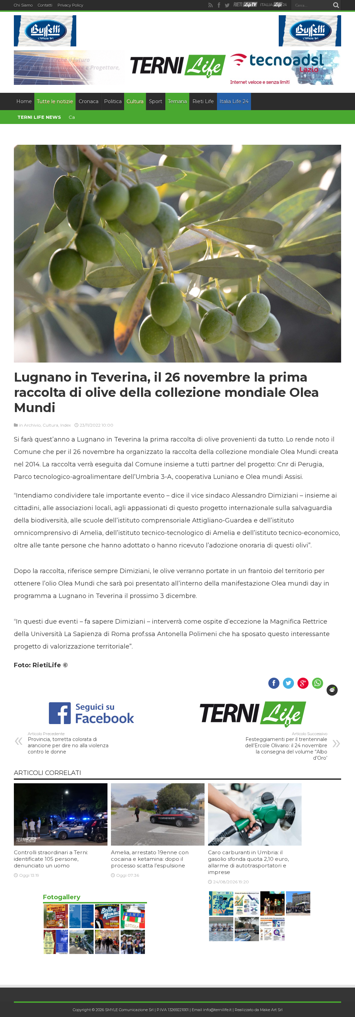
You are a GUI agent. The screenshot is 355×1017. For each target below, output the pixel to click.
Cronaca (88, 101)
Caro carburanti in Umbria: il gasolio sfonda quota (124, 117)
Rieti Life (203, 101)
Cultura (135, 101)
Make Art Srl (271, 1009)
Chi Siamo (23, 5)
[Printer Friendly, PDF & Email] (332, 690)
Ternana (177, 101)
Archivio (32, 425)
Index (65, 425)
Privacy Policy (70, 5)
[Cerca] (336, 5)
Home (24, 101)
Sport (155, 101)
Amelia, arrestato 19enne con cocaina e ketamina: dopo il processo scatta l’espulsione (150, 859)
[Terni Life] (177, 76)
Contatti (45, 5)
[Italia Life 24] (273, 5)
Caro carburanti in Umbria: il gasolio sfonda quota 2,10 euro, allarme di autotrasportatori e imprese (248, 862)
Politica (113, 101)
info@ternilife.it (217, 1009)
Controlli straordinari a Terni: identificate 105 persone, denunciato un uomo (51, 859)
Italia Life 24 (234, 101)
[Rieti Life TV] (245, 4)
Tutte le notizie (55, 101)
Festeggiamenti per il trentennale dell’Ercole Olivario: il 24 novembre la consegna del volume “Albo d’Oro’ (286, 746)
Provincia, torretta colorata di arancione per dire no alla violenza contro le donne (68, 743)
